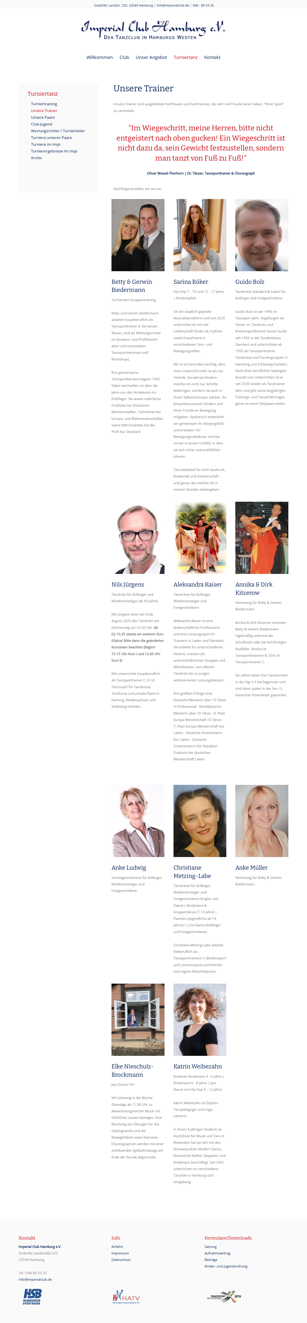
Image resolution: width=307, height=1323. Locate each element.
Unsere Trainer (44, 110)
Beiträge (211, 1259)
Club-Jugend (41, 124)
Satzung (211, 1246)
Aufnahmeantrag (217, 1253)
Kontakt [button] (212, 57)
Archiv (36, 157)
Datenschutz (121, 1259)
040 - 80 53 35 (203, 5)
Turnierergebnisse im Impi (54, 151)
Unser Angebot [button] (151, 57)
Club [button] (124, 57)
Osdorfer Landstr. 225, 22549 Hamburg (123, 5)
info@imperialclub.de (173, 5)
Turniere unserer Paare (51, 137)
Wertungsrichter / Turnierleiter (58, 130)
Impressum (120, 1253)
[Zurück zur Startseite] (153, 29)
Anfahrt (117, 1246)
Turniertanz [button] (186, 57)
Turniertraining (44, 103)
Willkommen (100, 57)
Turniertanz (43, 94)
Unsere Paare (43, 117)
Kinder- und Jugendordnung (226, 1266)
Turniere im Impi (45, 144)
